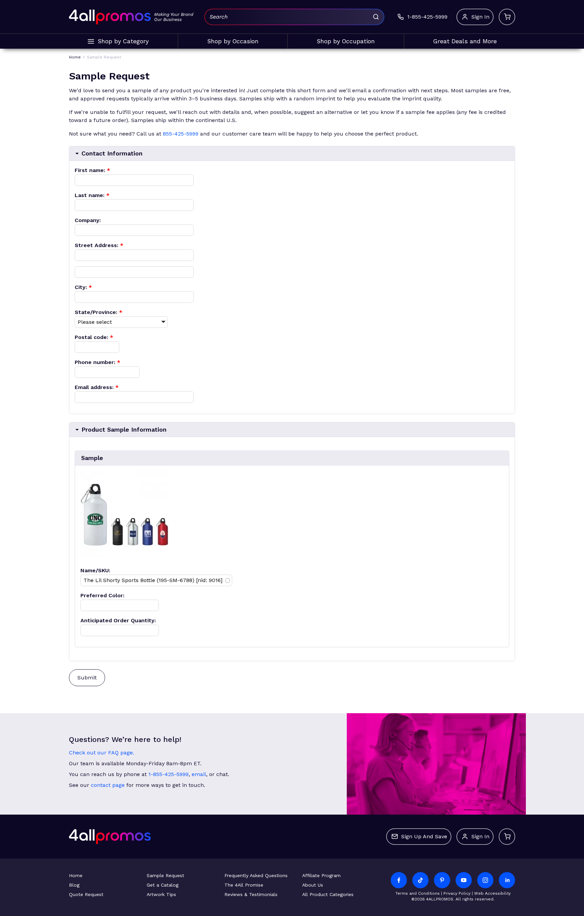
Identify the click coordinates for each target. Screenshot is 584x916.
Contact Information (112, 153)
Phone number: (97, 362)
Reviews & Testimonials (250, 894)
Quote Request (86, 894)
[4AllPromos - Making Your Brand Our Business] (110, 16)
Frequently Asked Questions (256, 875)
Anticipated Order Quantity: (118, 620)
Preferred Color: (102, 595)
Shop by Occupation (346, 41)
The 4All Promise (243, 885)
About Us (312, 885)
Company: (88, 220)
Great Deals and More (465, 41)
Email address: (97, 387)
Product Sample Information (124, 429)
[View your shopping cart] (507, 17)
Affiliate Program (321, 875)
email (199, 774)
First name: (92, 170)
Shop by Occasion (233, 41)
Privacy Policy (456, 893)
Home (75, 875)
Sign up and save (424, 836)
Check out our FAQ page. (101, 752)
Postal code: (94, 337)
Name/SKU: (95, 570)
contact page (108, 785)
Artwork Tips (161, 894)
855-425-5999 (180, 133)
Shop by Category (123, 41)
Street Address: (99, 245)
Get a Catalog (162, 885)
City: (83, 287)
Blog (74, 885)
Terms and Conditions (417, 893)
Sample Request (165, 875)
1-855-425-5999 (168, 774)
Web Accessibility (492, 893)
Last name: (92, 195)
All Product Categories (328, 894)
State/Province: (98, 312)
